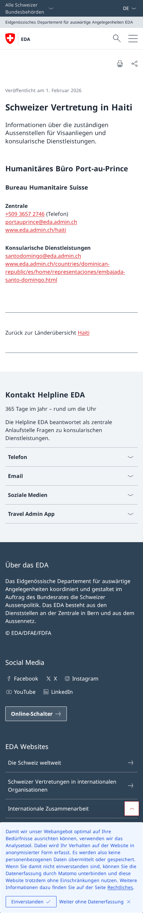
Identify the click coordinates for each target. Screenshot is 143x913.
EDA (25, 39)
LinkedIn (61, 691)
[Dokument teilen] (134, 63)
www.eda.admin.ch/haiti (35, 229)
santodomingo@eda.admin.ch (43, 255)
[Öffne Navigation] (133, 38)
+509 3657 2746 (25, 214)
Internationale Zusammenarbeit (48, 808)
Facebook (26, 678)
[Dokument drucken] (119, 63)
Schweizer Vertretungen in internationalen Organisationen (62, 785)
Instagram (85, 678)
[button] (131, 808)
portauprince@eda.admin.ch (41, 222)
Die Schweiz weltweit (34, 762)
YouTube (25, 691)
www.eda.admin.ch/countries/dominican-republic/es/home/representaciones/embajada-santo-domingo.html (65, 271)
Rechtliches (120, 887)
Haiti (83, 332)
